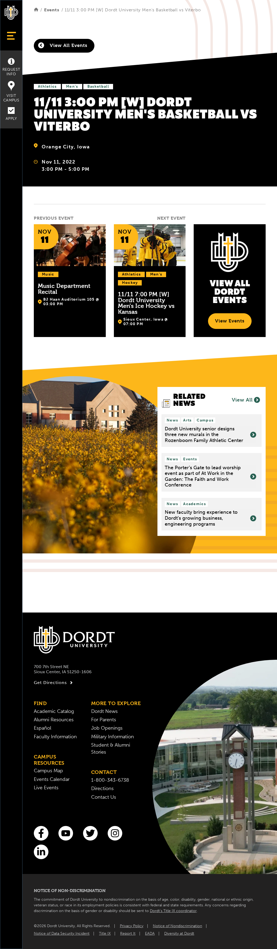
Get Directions (50, 682)
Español (42, 728)
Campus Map (48, 771)
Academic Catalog (54, 711)
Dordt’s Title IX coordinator (173, 911)
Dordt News (104, 711)
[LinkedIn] (41, 852)
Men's (72, 86)
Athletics (47, 86)
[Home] (36, 9)
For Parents (103, 720)
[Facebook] (41, 833)
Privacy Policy (131, 926)
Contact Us (103, 797)
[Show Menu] (11, 35)
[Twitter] (90, 833)
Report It (128, 933)
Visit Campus (11, 98)
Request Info (11, 71)
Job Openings (107, 728)
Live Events (46, 788)
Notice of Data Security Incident (62, 933)
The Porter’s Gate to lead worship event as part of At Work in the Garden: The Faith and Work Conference (203, 476)
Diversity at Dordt (179, 933)
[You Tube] (65, 833)
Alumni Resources (54, 720)
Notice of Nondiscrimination (177, 926)
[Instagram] (115, 833)
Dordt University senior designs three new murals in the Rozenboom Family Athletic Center (204, 434)
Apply (11, 118)
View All (242, 400)
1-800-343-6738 (110, 780)
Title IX (105, 933)
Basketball (98, 86)
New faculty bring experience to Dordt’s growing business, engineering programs (201, 518)
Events (52, 9)
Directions (102, 788)
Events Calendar (52, 779)
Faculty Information (55, 737)
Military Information (112, 737)
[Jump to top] (11, 936)
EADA (150, 933)
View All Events (67, 45)
